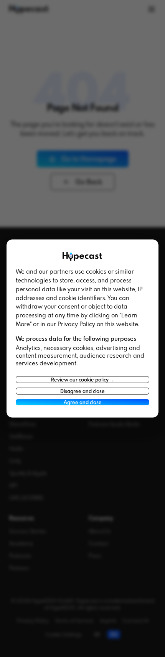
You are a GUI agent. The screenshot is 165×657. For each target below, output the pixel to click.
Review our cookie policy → (82, 379)
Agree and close (83, 402)
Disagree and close (82, 391)
